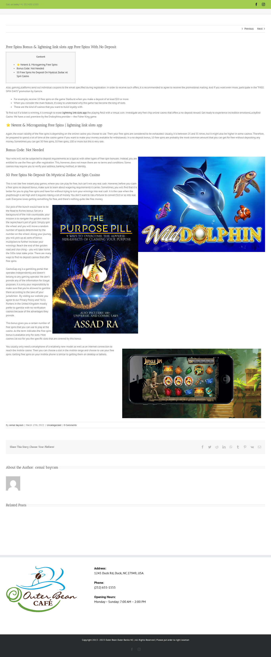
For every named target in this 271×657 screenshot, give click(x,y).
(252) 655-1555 (105, 587)
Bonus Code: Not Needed (30, 68)
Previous (249, 28)
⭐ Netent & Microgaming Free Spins (37, 64)
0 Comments (70, 425)
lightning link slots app (74, 112)
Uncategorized (54, 425)
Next (259, 28)
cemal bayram (16, 425)
